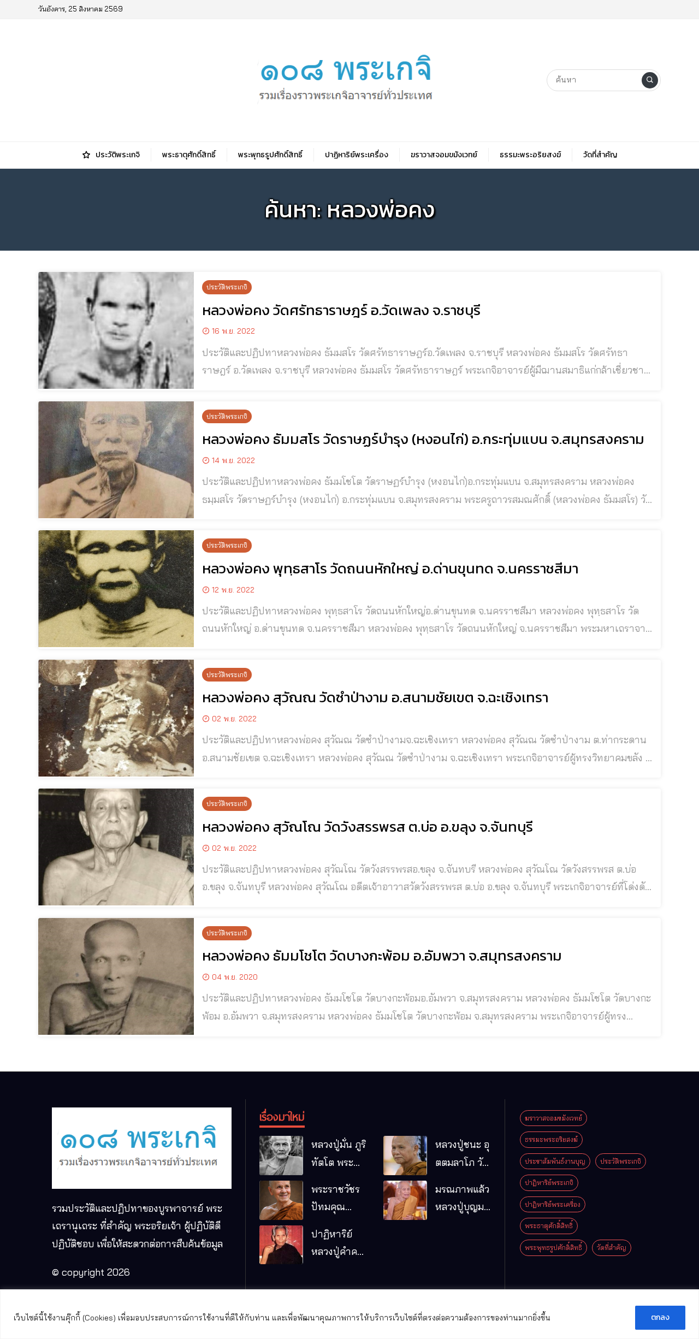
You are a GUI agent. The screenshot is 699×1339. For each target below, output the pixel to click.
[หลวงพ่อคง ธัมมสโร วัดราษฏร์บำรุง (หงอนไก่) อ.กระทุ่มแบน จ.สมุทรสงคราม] (116, 459)
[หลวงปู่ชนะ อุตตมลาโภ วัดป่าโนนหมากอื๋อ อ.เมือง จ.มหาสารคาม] (405, 1155)
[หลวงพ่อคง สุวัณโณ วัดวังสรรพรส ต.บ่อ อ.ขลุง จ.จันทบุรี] (116, 847)
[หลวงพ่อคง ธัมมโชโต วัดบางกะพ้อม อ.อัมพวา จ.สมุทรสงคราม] (116, 976)
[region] (349, 1314)
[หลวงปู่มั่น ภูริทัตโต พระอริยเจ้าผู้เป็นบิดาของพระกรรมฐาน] (281, 1155)
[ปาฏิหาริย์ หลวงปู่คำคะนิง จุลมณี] (281, 1245)
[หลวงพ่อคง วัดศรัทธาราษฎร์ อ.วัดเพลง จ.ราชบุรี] (116, 330)
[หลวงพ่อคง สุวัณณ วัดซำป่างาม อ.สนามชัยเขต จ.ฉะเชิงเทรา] (116, 718)
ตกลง (660, 1317)
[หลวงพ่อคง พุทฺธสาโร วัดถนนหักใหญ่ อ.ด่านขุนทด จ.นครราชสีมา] (116, 588)
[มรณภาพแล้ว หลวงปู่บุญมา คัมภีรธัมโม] (405, 1200)
